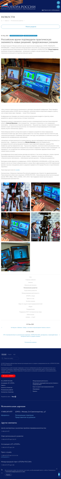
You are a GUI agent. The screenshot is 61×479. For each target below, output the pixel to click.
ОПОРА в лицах (30, 296)
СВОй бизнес (30, 314)
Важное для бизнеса (30, 285)
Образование (36, 389)
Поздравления (30, 309)
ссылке (17, 170)
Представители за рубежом (25, 417)
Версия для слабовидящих (52, 10)
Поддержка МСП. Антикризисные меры (30, 312)
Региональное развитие (17, 20)
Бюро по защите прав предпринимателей (30, 304)
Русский (4, 354)
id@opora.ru (5, 415)
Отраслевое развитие (30, 290)
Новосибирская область (30, 35)
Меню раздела (31, 27)
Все (30, 277)
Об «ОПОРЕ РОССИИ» (7, 380)
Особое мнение (30, 301)
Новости (7, 20)
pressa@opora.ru (5, 457)
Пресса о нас (30, 298)
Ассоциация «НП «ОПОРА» (8, 383)
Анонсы (30, 282)
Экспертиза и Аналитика (7, 392)
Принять (8, 474)
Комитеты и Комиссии (6, 387)
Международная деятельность (30, 293)
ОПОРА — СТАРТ (30, 317)
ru (58, 6)
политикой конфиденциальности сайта (15, 471)
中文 (14, 354)
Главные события (30, 279)
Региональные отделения (24, 415)
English (9, 354)
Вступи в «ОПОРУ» (8, 376)
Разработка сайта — (7, 396)
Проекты (35, 391)
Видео (30, 306)
